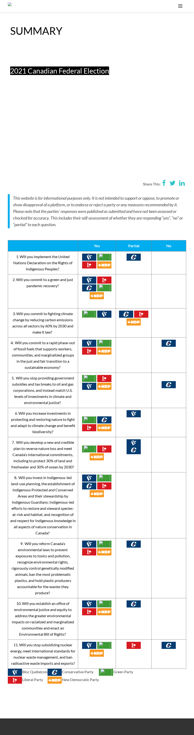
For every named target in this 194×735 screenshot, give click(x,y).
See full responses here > (30, 151)
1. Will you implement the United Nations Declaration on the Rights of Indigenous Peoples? (42, 262)
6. (16, 413)
